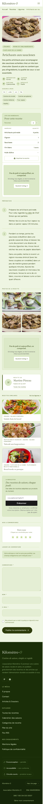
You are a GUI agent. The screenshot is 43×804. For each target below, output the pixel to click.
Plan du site (7, 728)
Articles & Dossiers (10, 701)
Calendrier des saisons (12, 718)
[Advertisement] (21, 180)
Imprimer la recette (22, 158)
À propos (6, 691)
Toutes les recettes (10, 713)
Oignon (7, 137)
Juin (16, 92)
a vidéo (29, 213)
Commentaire (8, 565)
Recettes (13, 9)
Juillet (10, 92)
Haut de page (32, 783)
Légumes (21, 9)
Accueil (5, 9)
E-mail (5, 607)
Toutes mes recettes (19, 387)
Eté (4, 92)
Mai (21, 92)
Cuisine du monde (9, 96)
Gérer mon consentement (24, 800)
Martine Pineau (22, 380)
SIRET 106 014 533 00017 (22, 796)
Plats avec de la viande (12, 50)
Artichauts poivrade (12, 132)
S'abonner (21, 503)
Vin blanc (8, 147)
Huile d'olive (9, 152)
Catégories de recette (11, 723)
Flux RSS (5, 733)
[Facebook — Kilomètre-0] (10, 679)
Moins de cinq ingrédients (23, 46)
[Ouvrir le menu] (39, 3)
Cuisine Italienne (8, 100)
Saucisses (8, 142)
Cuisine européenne (24, 96)
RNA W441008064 (33, 790)
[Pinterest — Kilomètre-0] (4, 679)
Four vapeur (21, 100)
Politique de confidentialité (13, 749)
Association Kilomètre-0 (12, 790)
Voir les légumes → (35, 395)
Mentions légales (9, 744)
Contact (5, 696)
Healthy (5, 103)
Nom (4, 594)
